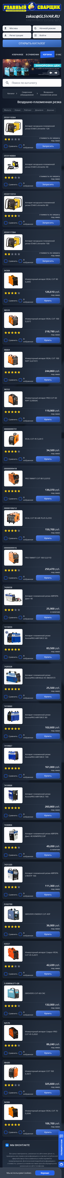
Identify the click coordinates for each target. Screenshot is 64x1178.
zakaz (42, 16)
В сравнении (32, 54)
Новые (18, 110)
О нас (58, 54)
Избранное (17, 54)
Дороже (50, 110)
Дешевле (39, 110)
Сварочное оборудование (27, 93)
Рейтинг (28, 110)
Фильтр (7, 110)
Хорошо (45, 1173)
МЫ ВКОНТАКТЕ (20, 1145)
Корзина (47, 54)
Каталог (11, 93)
